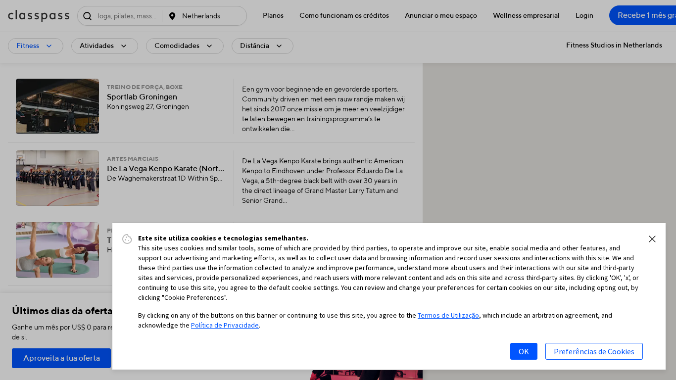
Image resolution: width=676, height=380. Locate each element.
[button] (652, 239)
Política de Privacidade (225, 325)
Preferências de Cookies (594, 351)
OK (524, 351)
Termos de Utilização (448, 315)
